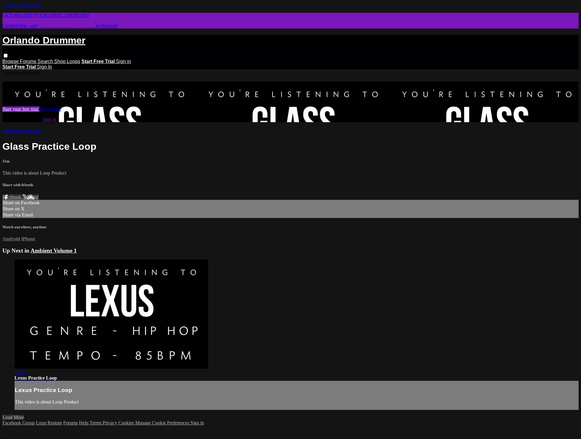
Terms (96, 422)
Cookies (126, 422)
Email (32, 196)
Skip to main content (22, 5)
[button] (6, 56)
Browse (11, 61)
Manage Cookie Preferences (162, 422)
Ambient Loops (21, 131)
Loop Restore (49, 422)
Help (84, 422)
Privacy (110, 422)
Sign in (123, 61)
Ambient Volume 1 (54, 250)
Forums (29, 61)
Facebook (12, 196)
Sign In (44, 66)
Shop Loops (67, 61)
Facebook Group (18, 422)
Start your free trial (20, 109)
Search (46, 61)
